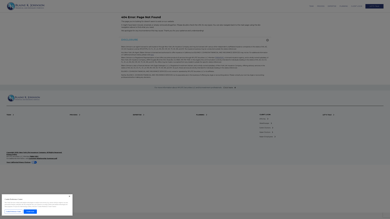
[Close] (69, 196)
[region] (37, 205)
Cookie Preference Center (13, 211)
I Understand (30, 211)
